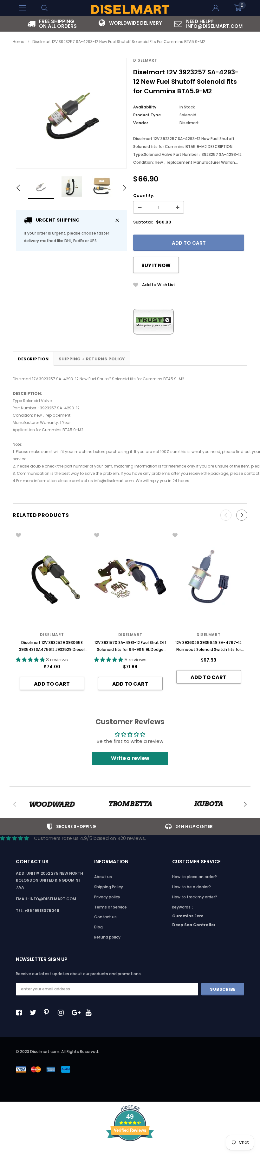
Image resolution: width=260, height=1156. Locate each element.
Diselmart (145, 60)
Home (18, 41)
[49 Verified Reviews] (130, 1152)
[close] (117, 220)
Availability (144, 107)
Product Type (147, 115)
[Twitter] (34, 1012)
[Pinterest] (48, 1012)
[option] (52, 23)
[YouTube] (90, 1012)
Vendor (140, 122)
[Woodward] (52, 804)
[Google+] (76, 1012)
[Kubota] (208, 804)
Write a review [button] (130, 758)
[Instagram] (62, 1012)
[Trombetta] (130, 804)
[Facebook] (20, 1012)
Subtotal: (143, 222)
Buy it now (156, 265)
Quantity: (143, 196)
